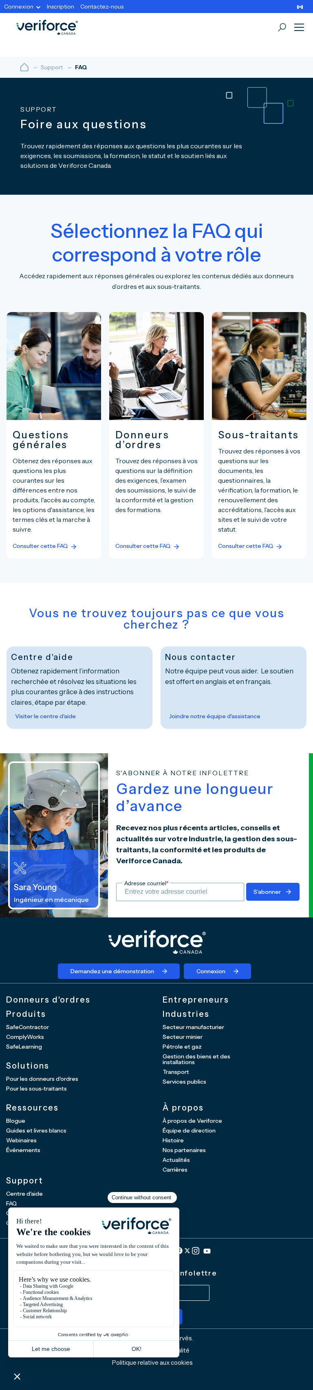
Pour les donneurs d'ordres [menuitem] (42, 1079)
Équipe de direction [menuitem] (189, 1130)
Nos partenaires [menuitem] (184, 1150)
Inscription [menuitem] (60, 6)
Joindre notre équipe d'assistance (214, 716)
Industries (186, 1014)
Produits (26, 1014)
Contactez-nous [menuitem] (101, 6)
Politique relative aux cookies (152, 1362)
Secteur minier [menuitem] (183, 1037)
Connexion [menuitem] (18, 6)
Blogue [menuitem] (15, 1121)
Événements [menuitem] (23, 1150)
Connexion (210, 971)
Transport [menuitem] (176, 1072)
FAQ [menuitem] (11, 1203)
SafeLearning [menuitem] (24, 1046)
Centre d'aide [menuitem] (24, 1193)
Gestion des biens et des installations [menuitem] (196, 1059)
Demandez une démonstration (112, 971)
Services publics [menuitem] (184, 1081)
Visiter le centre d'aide (45, 716)
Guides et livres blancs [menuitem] (36, 1130)
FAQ (81, 67)
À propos (183, 1108)
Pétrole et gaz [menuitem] (182, 1046)
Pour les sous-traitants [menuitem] (36, 1088)
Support (52, 67)
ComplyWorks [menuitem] (25, 1037)
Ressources (32, 1108)
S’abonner (267, 891)
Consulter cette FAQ (40, 546)
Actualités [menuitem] (176, 1160)
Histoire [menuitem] (173, 1140)
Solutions (27, 1066)
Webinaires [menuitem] (21, 1140)
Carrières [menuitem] (175, 1169)
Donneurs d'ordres (48, 1000)
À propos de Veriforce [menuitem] (192, 1121)
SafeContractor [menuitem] (27, 1027)
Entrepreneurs (196, 1000)
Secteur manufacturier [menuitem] (193, 1027)
